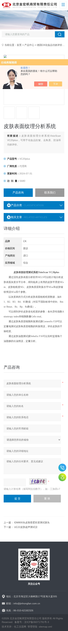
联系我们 (49, 192)
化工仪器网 (20, 626)
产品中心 (29, 45)
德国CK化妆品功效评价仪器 (52, 45)
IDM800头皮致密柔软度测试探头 (32, 522)
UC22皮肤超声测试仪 (25, 527)
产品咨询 (18, 192)
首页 (19, 45)
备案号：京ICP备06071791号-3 (31, 622)
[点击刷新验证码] (38, 482)
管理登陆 (32, 626)
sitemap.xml (45, 626)
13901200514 (62, 468)
